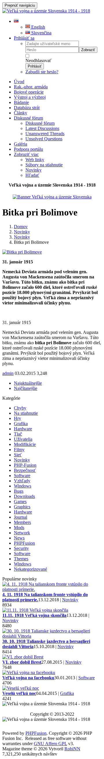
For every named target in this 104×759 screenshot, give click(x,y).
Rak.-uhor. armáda (31, 86)
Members (22, 522)
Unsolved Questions (43, 138)
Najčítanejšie (25, 388)
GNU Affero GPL (50, 743)
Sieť (18, 454)
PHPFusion (24, 543)
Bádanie (21, 102)
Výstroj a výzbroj (30, 97)
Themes (21, 558)
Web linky (34, 159)
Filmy (19, 449)
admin (8, 373)
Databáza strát (27, 107)
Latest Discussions (42, 128)
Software (22, 475)
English (37, 27)
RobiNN (72, 748)
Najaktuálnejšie (28, 383)
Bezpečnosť (25, 470)
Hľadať (32, 175)
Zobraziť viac (26, 154)
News (19, 537)
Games (20, 501)
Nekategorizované (30, 569)
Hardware (23, 428)
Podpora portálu (28, 149)
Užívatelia (23, 439)
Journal (20, 517)
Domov (21, 226)
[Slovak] (16, 21)
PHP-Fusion (25, 465)
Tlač (18, 433)
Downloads (24, 496)
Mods (19, 527)
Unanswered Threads (44, 133)
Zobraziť (88, 50)
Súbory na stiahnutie (44, 164)
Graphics (22, 506)
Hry (17, 418)
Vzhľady (22, 480)
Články (20, 112)
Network (22, 532)
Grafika (21, 423)
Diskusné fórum (28, 118)
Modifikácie (25, 444)
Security (21, 548)
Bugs (18, 491)
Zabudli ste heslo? (41, 71)
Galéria (20, 144)
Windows (22, 485)
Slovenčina (40, 32)
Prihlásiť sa (24, 38)
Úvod (19, 81)
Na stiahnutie (26, 413)
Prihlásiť (35, 66)
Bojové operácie (29, 92)
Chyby (20, 407)
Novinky (33, 170)
